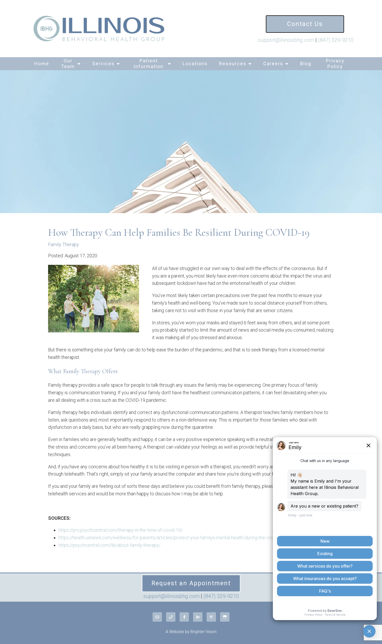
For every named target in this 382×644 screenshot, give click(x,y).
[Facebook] (184, 617)
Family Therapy (63, 244)
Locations (195, 63)
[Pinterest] (211, 617)
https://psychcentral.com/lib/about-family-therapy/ (109, 545)
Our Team (68, 63)
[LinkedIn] (197, 617)
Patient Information (148, 63)
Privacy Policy (335, 63)
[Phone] (170, 617)
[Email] (157, 617)
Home (41, 63)
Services (103, 63)
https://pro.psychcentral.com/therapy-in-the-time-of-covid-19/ (120, 530)
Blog (305, 63)
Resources (232, 63)
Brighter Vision (203, 631)
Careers (273, 63)
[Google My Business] (224, 617)
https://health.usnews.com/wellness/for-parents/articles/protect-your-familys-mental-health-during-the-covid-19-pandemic (181, 537)
